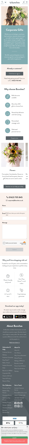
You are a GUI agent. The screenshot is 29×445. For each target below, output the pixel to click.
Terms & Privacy (6, 378)
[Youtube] (15, 406)
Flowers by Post (6, 388)
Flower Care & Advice (20, 366)
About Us (17, 347)
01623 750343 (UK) (19, 395)
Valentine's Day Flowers (6, 399)
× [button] (27, 426)
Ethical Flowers (18, 358)
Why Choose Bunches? (20, 355)
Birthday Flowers (6, 402)
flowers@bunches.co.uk (20, 393)
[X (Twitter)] (18, 403)
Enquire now (14, 138)
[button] (5, 2)
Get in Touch (18, 385)
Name (4, 205)
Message (4, 223)
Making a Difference (19, 361)
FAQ (3, 368)
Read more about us (14, 342)
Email (3, 213)
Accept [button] (14, 438)
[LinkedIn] (21, 403)
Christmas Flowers (7, 395)
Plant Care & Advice (19, 368)
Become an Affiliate (7, 370)
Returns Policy (6, 381)
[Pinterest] (18, 406)
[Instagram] (21, 406)
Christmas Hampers (7, 408)
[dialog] (14, 435)
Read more (3, 435)
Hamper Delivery (6, 405)
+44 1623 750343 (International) (19, 399)
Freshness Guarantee (7, 357)
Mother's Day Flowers (5, 391)
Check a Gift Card (7, 376)
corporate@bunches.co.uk (15, 200)
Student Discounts (7, 365)
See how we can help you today (14, 186)
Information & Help (6, 348)
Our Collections (6, 385)
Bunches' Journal (18, 363)
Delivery (4, 355)
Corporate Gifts (6, 373)
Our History (17, 353)
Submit (14, 249)
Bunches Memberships (5, 411)
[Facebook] (15, 403)
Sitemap (16, 371)
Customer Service (6, 352)
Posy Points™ (5, 360)
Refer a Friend (6, 363)
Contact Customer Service (19, 389)
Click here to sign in (14, 74)
